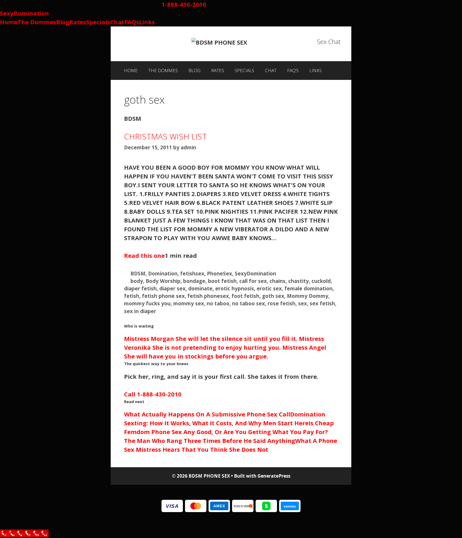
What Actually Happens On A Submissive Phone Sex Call (207, 414)
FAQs (131, 22)
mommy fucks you (147, 303)
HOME (131, 70)
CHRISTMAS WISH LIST (165, 136)
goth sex (273, 296)
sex (302, 303)
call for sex (253, 281)
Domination (163, 273)
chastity (298, 281)
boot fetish (222, 281)
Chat (117, 22)
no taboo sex (248, 303)
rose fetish (281, 303)
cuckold (321, 281)
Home (8, 22)
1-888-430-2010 (183, 4)
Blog (62, 22)
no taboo (218, 303)
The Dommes (36, 22)
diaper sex (172, 288)
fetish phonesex (208, 296)
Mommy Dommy (307, 296)
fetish (131, 296)
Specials (98, 22)
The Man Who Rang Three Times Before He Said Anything (209, 440)
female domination (308, 288)
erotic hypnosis (234, 288)
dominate (200, 288)
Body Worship (163, 281)
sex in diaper (140, 311)
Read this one (144, 255)
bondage (194, 281)
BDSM (137, 273)
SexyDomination (255, 273)
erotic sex (269, 288)
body (136, 281)
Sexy (24, 13)
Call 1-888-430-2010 (153, 394)
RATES (217, 70)
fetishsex (192, 273)
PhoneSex (219, 273)
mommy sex (188, 303)
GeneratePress (273, 476)
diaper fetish (140, 288)
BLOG (194, 70)
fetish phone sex (163, 296)
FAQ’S (293, 70)
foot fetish (245, 296)
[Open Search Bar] (335, 70)
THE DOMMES (163, 70)
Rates (77, 22)
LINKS (315, 70)
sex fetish (322, 303)
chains (278, 281)
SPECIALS (244, 70)
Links (147, 22)
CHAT (270, 70)
